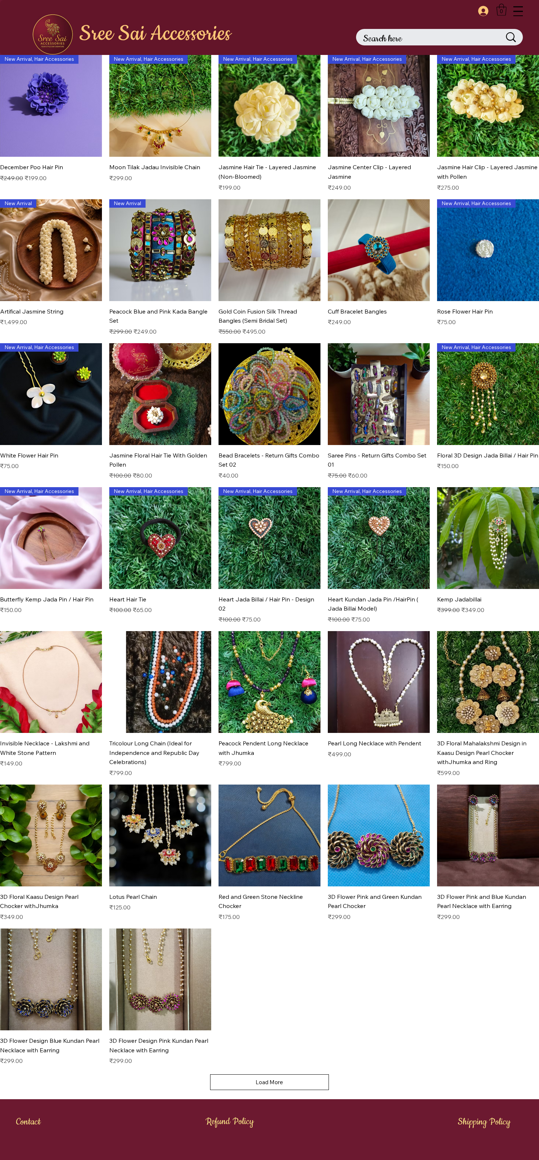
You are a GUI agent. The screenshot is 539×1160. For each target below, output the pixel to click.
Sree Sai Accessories (155, 34)
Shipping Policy (484, 1122)
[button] (501, 10)
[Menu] (518, 11)
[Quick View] (269, 250)
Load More (269, 1082)
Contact (28, 1122)
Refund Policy (230, 1121)
